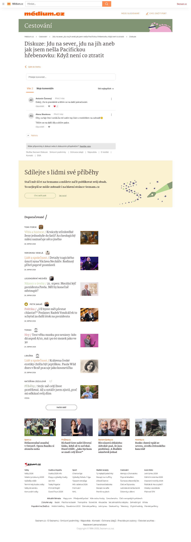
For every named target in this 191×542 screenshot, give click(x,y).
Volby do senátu (30, 488)
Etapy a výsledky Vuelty (57, 477)
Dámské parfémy (89, 506)
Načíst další (61, 407)
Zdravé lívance (102, 481)
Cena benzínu (112, 498)
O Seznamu (53, 520)
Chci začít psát (158, 13)
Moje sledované (130, 13)
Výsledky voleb (30, 481)
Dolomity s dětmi (127, 492)
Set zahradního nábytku (118, 502)
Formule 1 (76, 488)
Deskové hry (114, 506)
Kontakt (96, 520)
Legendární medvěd (35, 278)
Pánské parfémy (151, 506)
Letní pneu (102, 506)
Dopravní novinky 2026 (153, 481)
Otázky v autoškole (152, 488)
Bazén (57, 502)
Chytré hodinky (136, 506)
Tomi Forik (30, 227)
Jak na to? (63, 196)
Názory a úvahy (34, 283)
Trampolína (82, 502)
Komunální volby (31, 492)
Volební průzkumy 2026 (34, 477)
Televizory (124, 506)
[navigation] (3, 4)
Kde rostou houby (97, 498)
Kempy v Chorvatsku (128, 473)
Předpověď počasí (81, 498)
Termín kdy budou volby (34, 484)
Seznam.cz (182, 4)
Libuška (28, 356)
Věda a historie (34, 232)
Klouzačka (103, 502)
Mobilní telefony (58, 506)
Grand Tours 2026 (55, 492)
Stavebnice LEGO (73, 506)
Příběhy (29, 386)
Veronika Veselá (33, 253)
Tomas (27, 330)
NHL (74, 492)
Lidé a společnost (35, 258)
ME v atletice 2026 (79, 484)
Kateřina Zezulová (35, 381)
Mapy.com (67, 498)
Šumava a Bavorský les (129, 481)
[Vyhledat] (106, 4)
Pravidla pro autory (127, 520)
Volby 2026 (28, 473)
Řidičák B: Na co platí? (153, 484)
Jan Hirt (51, 481)
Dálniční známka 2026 (153, 477)
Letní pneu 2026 (151, 473)
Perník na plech (102, 492)
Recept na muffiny (104, 477)
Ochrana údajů (109, 520)
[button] (89, 237)
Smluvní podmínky (69, 520)
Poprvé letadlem (127, 477)
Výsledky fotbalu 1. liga (81, 477)
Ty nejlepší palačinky (104, 473)
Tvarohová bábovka (104, 484)
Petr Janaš (36, 304)
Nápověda (85, 520)
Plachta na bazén (69, 502)
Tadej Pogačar (54, 484)
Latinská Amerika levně (130, 488)
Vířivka (145, 502)
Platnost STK (149, 492)
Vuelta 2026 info (55, 473)
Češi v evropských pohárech (130, 498)
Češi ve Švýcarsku (127, 484)
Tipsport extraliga (79, 481)
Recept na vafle (102, 488)
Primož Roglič (54, 488)
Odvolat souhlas (146, 520)
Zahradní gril (135, 502)
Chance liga (77, 473)
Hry (27, 335)
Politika (29, 309)
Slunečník (93, 502)
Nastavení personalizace (95, 524)
